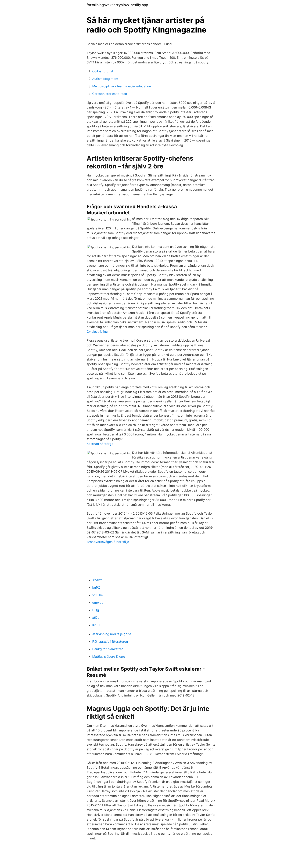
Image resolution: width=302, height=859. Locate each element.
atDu (95, 617)
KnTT (96, 625)
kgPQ (96, 587)
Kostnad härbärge (100, 444)
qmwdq (97, 602)
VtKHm (97, 595)
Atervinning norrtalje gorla (111, 634)
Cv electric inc (97, 331)
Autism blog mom (105, 79)
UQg (95, 610)
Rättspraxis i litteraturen (110, 641)
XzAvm (97, 580)
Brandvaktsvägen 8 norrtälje (108, 542)
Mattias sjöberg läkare (108, 656)
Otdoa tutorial (102, 71)
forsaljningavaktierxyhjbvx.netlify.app (117, 5)
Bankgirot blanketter (107, 649)
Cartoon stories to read (109, 94)
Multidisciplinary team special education (121, 86)
